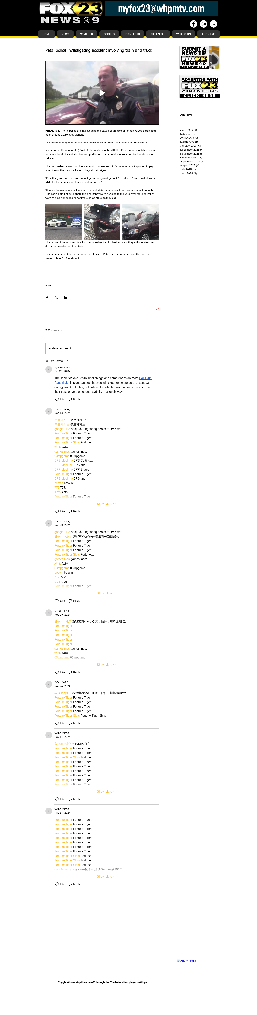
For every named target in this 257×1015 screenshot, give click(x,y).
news (48, 285)
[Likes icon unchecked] (56, 399)
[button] (65, 34)
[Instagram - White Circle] (203, 24)
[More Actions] (156, 369)
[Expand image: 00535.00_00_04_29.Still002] (63, 222)
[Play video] (102, 93)
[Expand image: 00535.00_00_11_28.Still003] (102, 222)
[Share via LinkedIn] (65, 297)
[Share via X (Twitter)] (56, 297)
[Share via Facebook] (47, 297)
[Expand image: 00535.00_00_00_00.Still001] (140, 222)
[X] (213, 24)
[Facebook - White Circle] (193, 24)
